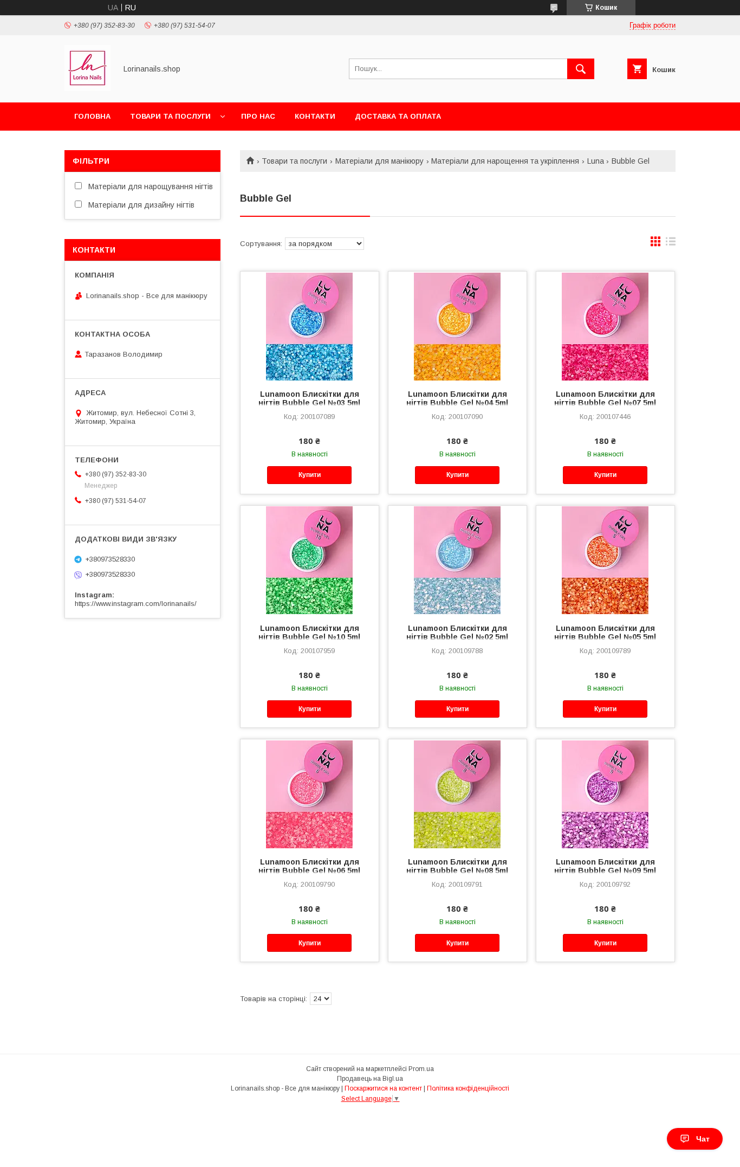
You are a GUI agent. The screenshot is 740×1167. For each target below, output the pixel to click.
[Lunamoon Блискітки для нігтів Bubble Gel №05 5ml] (605, 560)
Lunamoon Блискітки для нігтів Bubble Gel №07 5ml (605, 398)
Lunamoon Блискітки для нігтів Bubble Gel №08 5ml (457, 866)
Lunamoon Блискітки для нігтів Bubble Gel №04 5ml (457, 398)
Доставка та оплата (398, 116)
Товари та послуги (170, 116)
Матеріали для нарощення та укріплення (505, 161)
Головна (92, 116)
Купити (309, 475)
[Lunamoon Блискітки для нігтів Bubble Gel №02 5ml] (457, 560)
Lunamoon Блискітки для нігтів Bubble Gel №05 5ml (605, 632)
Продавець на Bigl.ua (370, 1078)
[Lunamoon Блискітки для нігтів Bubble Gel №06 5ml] (310, 793)
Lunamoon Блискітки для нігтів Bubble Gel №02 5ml (457, 632)
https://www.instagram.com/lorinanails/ (136, 603)
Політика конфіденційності (468, 1088)
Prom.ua (421, 1069)
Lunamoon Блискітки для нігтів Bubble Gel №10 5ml (309, 632)
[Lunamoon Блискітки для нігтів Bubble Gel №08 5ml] (457, 793)
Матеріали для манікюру (379, 161)
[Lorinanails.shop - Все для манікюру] (87, 88)
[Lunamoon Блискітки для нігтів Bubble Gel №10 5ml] (310, 560)
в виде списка (671, 244)
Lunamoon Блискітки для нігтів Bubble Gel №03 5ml (309, 398)
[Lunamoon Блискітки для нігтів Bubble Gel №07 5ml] (605, 326)
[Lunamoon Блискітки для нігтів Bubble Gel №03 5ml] (310, 326)
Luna (595, 161)
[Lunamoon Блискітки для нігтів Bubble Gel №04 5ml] (457, 326)
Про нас (258, 116)
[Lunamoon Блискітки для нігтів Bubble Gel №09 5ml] (605, 793)
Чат (703, 1138)
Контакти (315, 116)
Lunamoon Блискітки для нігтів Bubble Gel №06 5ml (309, 866)
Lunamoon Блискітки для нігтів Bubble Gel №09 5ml (605, 866)
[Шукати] (580, 69)
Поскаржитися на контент (383, 1088)
